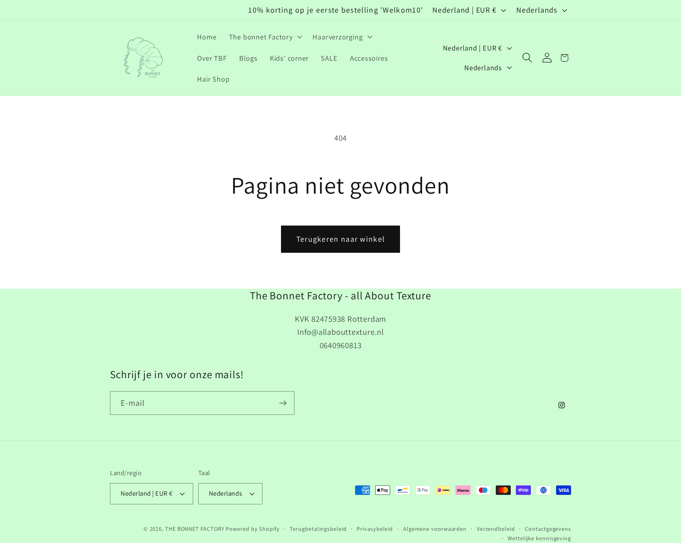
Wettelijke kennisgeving (539, 538)
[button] (265, 36)
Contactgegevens (548, 528)
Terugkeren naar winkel (340, 239)
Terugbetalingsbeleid (318, 528)
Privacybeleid (375, 528)
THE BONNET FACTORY (194, 528)
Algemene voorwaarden (435, 528)
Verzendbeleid (496, 528)
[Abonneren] (283, 403)
